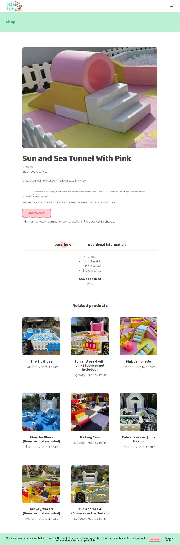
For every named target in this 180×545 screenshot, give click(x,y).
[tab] (64, 244)
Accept (154, 539)
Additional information (107, 244)
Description (63, 244)
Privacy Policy (169, 539)
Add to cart (36, 213)
